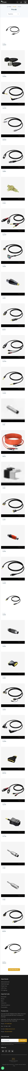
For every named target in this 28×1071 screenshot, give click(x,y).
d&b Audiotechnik (5, 982)
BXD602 (4, 963)
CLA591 (4, 583)
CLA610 (4, 393)
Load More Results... (14, 969)
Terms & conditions (5, 1005)
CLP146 (4, 551)
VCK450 (4, 76)
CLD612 (4, 614)
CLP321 (4, 678)
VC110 (4, 424)
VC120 (4, 868)
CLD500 (4, 44)
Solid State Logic (5, 984)
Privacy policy (4, 1007)
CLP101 (4, 298)
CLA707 (4, 234)
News (2, 1001)
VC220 (4, 203)
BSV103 (4, 931)
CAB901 (4, 171)
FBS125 (4, 456)
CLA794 (4, 108)
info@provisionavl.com (10, 1029)
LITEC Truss (3, 988)
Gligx (14, 1065)
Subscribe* (22, 1040)
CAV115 (4, 709)
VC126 (4, 899)
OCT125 (4, 836)
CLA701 (4, 804)
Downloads (3, 996)
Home (9, 6)
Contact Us (3, 1003)
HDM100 (4, 139)
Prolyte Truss (4, 986)
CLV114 (4, 519)
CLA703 (4, 361)
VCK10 (4, 488)
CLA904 (4, 741)
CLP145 (4, 646)
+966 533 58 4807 (8, 1031)
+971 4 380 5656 (8, 1023)
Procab (14, 6)
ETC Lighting (4, 990)
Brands (2, 998)
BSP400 (4, 773)
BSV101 (4, 329)
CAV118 (4, 266)
